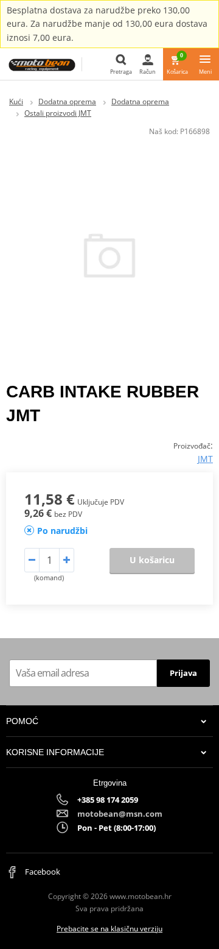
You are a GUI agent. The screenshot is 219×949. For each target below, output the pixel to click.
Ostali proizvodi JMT (57, 113)
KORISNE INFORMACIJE (55, 752)
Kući (16, 101)
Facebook (41, 871)
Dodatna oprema (67, 101)
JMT (205, 458)
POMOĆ (22, 721)
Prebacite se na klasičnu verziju (109, 928)
